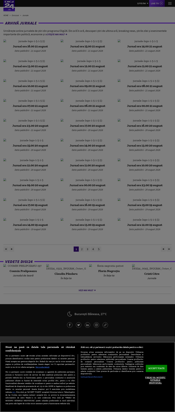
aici (13, 392)
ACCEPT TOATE (156, 368)
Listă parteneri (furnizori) (91, 377)
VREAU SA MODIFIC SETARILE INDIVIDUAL (155, 380)
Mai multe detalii (42, 367)
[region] (87, 377)
